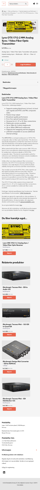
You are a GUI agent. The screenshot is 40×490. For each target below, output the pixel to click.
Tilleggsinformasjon (9, 88)
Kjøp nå (9, 253)
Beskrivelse (6, 82)
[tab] (20, 82)
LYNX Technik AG (25, 193)
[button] (35, 22)
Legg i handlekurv (25, 65)
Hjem (5, 11)
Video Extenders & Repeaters (9, 13)
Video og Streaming (12, 11)
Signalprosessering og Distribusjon (27, 11)
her (4, 467)
